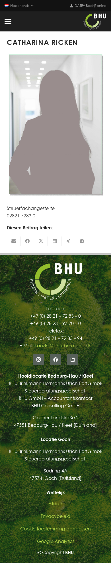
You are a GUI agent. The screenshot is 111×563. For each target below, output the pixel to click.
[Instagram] (38, 359)
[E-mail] (13, 241)
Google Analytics (55, 541)
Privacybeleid (55, 516)
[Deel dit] (27, 241)
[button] (19, 5)
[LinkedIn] (72, 359)
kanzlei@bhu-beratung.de (63, 345)
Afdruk (55, 503)
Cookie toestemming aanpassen (55, 529)
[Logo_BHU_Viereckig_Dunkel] (94, 21)
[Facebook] (55, 359)
